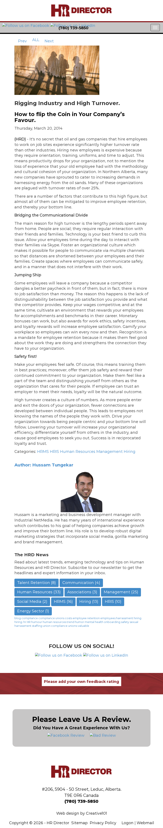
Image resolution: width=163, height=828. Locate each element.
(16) (63, 601)
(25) (121, 592)
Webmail (145, 823)
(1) (33, 611)
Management (109, 451)
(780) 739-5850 (81, 801)
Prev (22, 41)
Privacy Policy (103, 823)
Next (50, 41)
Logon (127, 823)
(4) (81, 582)
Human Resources (77, 451)
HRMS (43, 451)
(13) (88, 601)
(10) (113, 601)
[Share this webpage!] (112, 28)
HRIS (54, 451)
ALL (35, 39)
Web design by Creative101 (81, 813)
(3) (82, 592)
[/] (81, 11)
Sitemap (79, 823)
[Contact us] (96, 28)
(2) (32, 601)
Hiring (129, 451)
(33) (39, 592)
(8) (36, 582)
